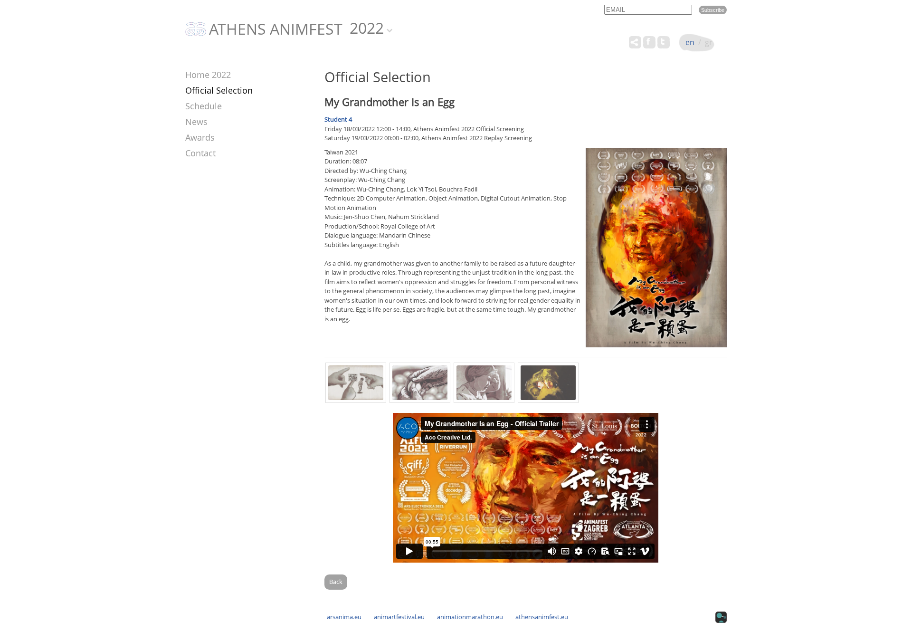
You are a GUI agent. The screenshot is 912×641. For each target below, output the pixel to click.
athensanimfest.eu (541, 616)
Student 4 (338, 119)
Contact (200, 153)
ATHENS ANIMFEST (275, 29)
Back (335, 581)
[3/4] (484, 382)
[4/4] (548, 382)
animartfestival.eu (399, 616)
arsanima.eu (344, 616)
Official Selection (219, 90)
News (196, 121)
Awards (200, 137)
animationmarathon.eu (470, 616)
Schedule (203, 106)
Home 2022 (208, 74)
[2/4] (419, 382)
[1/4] (355, 382)
